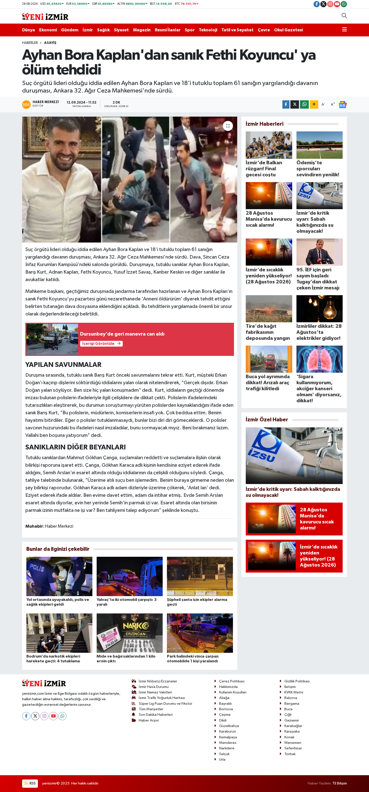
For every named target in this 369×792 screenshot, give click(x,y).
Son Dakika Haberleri (156, 715)
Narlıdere (226, 748)
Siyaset (121, 30)
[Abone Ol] (342, 104)
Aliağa (224, 698)
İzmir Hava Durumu (154, 687)
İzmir (88, 30)
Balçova (290, 698)
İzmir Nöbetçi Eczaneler (158, 681)
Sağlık (103, 30)
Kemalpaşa (228, 737)
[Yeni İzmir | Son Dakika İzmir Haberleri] (45, 16)
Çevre (264, 30)
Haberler (30, 43)
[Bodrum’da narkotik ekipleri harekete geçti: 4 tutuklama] (59, 633)
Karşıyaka (292, 731)
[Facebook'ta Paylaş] (285, 104)
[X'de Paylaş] (294, 104)
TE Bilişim (339, 783)
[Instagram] (44, 716)
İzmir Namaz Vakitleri (155, 692)
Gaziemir (291, 720)
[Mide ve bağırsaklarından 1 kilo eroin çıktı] (130, 633)
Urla (222, 759)
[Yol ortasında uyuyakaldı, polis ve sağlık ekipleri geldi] (59, 576)
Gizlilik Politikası (297, 681)
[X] (35, 716)
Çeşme (225, 715)
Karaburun (227, 731)
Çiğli (287, 715)
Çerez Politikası (231, 681)
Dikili (222, 720)
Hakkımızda (228, 687)
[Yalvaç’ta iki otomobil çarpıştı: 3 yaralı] (130, 576)
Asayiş (50, 43)
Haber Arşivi (149, 720)
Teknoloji (208, 30)
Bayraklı (225, 703)
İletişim (290, 687)
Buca (288, 709)
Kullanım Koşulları (233, 692)
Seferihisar (293, 748)
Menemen (292, 743)
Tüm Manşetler (151, 709)
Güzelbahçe (229, 726)
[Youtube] (53, 716)
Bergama (291, 703)
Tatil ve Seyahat (237, 30)
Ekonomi (48, 30)
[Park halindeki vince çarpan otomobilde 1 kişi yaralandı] (200, 633)
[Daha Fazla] (314, 104)
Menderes (227, 743)
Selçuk (224, 754)
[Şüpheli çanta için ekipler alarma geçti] (200, 576)
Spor (190, 30)
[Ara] (344, 16)
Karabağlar (293, 726)
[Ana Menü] (344, 30)
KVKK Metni (293, 692)
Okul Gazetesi (288, 30)
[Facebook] (26, 716)
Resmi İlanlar (167, 30)
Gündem (69, 30)
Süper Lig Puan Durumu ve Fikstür (165, 703)
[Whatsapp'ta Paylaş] (304, 104)
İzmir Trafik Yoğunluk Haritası (162, 698)
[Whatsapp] (62, 716)
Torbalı (289, 754)
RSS (32, 783)
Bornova (226, 709)
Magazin (142, 30)
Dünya (28, 30)
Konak (289, 737)
